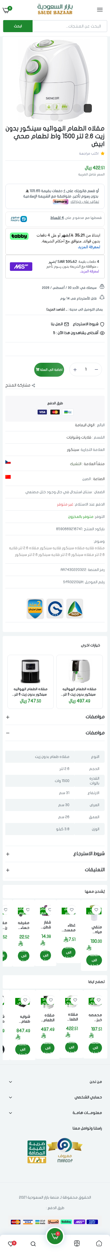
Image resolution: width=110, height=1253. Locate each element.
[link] (80, 671)
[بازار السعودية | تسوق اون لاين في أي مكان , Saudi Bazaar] (54, 10)
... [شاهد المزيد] (56, 309)
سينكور (73, 450)
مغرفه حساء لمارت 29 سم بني (23, 925)
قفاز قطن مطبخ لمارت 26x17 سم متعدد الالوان (45, 925)
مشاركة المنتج (17, 385)
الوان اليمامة (85, 425)
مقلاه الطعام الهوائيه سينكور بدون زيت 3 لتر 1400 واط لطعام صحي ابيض (79, 692)
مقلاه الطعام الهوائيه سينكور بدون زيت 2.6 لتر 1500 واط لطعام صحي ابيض (71, 1017)
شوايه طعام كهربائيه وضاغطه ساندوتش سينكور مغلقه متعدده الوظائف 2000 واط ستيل (22, 1019)
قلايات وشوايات (78, 437)
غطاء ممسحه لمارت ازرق (69, 928)
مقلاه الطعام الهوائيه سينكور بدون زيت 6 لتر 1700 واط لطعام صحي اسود (31, 692)
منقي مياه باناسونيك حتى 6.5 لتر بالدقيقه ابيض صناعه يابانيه (94, 929)
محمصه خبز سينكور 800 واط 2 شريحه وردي (95, 1017)
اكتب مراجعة (89, 153)
